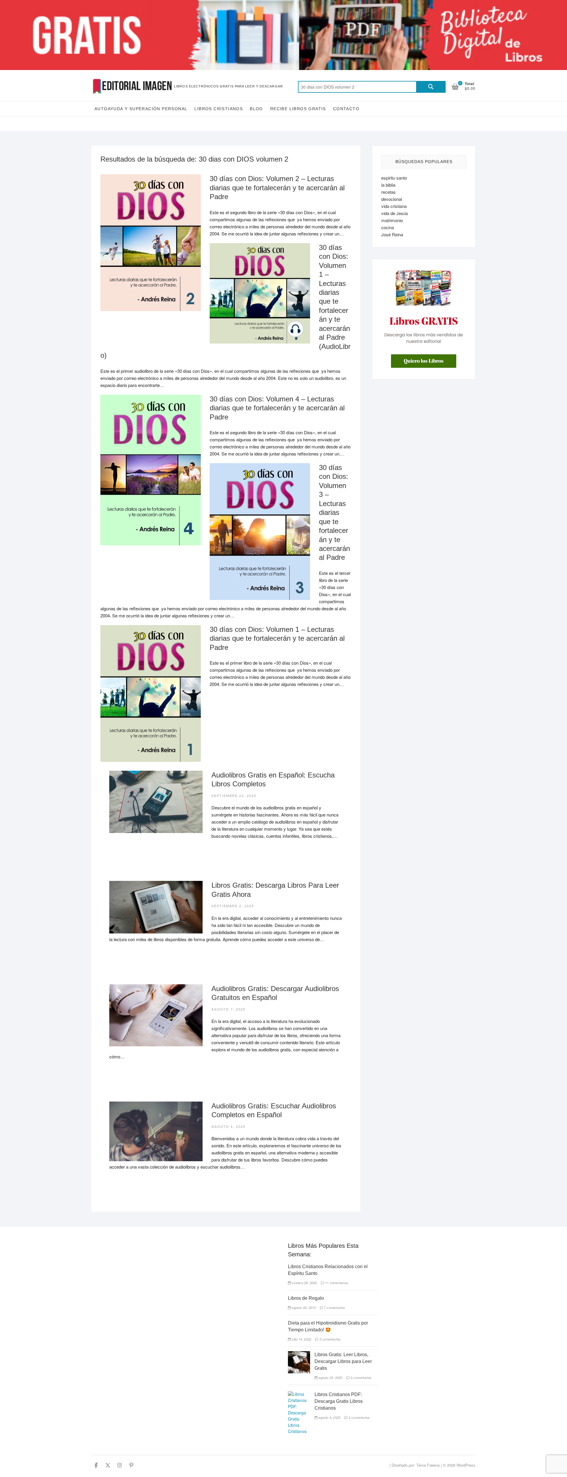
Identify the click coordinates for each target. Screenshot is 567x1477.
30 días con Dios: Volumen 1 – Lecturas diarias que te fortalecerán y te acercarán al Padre (277, 638)
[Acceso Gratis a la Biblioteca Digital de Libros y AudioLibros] (283, 3)
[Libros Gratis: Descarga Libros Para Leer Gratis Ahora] (156, 907)
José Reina (392, 234)
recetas (388, 192)
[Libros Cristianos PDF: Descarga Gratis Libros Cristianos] (299, 1394)
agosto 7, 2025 (228, 1009)
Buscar (431, 87)
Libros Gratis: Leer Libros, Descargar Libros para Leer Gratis (343, 1361)
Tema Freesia (428, 1465)
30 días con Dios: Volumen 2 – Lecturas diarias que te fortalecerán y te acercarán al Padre (277, 188)
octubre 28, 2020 (304, 1282)
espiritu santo (394, 178)
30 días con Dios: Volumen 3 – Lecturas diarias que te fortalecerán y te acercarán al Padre (334, 512)
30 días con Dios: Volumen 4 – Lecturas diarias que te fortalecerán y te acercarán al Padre (277, 408)
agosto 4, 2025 (228, 1126)
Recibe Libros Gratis (298, 108)
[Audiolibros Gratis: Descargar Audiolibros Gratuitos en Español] (156, 1015)
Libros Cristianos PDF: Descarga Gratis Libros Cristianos (339, 1401)
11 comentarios (336, 1282)
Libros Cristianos (218, 108)
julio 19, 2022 (301, 1339)
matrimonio (392, 220)
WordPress (466, 1465)
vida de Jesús (394, 213)
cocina (387, 227)
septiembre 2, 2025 (232, 905)
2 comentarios (359, 1417)
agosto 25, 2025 (329, 1377)
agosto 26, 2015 (303, 1307)
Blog (256, 108)
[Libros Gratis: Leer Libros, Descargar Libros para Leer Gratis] (299, 1354)
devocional (391, 199)
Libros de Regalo (306, 1298)
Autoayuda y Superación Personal (140, 108)
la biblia (388, 185)
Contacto (346, 108)
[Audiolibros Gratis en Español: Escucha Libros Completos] (156, 802)
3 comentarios (329, 1339)
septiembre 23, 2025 (233, 795)
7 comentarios (334, 1307)
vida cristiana (394, 206)
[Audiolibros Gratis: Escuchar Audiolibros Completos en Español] (156, 1131)
